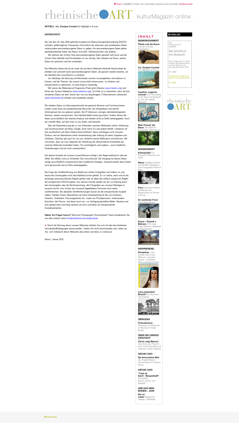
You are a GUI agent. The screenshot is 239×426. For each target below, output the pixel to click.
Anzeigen (150, 4)
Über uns (139, 4)
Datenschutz (186, 4)
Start (119, 4)
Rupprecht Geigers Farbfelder (147, 397)
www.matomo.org (113, 88)
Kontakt (174, 4)
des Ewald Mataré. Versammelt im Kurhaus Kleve (149, 361)
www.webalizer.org (81, 91)
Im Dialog (174, 34)
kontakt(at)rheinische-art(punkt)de (82, 218)
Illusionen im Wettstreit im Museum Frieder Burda (149, 326)
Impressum (163, 4)
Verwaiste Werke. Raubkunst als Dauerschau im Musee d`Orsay (149, 191)
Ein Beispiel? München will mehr (148, 155)
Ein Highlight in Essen (77, 26)
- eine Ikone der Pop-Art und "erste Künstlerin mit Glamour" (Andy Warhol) (149, 345)
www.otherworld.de (54, 98)
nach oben (52, 417)
